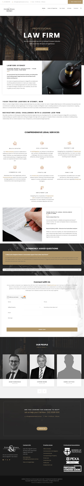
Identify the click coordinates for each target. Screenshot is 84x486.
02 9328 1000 (7, 2)
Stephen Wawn (42, 382)
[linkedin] (7, 460)
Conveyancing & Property (50, 455)
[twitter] (9, 460)
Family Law (78, 179)
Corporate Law (47, 460)
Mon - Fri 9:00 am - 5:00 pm (38, 2)
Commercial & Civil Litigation (50, 451)
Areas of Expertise (52, 8)
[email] (3, 460)
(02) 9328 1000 (26, 457)
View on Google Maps (28, 462)
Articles (69, 8)
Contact (76, 8)
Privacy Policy (49, 482)
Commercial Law (7, 177)
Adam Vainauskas (15, 382)
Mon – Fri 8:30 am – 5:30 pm (52, 416)
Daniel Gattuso (69, 382)
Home (43, 8)
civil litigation (35, 151)
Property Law (77, 151)
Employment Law (47, 465)
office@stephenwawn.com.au (21, 2)
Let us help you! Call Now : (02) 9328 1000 (42, 412)
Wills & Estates (10, 151)
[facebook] (5, 460)
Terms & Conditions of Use (38, 482)
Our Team (62, 8)
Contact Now (41, 48)
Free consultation (76, 1)
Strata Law (35, 175)
